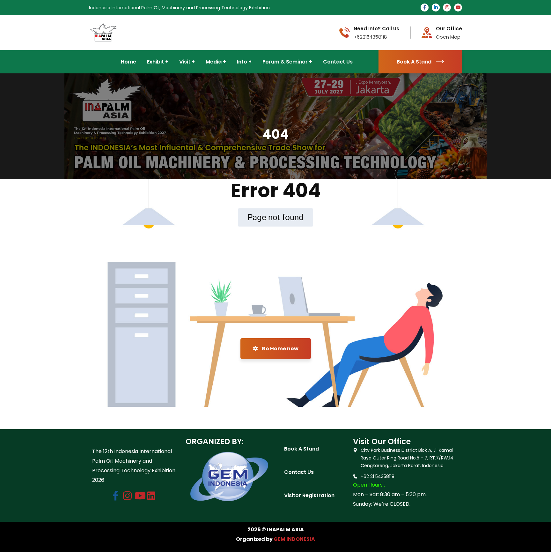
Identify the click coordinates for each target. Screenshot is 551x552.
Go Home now (279, 348)
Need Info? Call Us (376, 29)
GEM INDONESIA (294, 539)
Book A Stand (414, 61)
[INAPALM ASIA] (103, 32)
